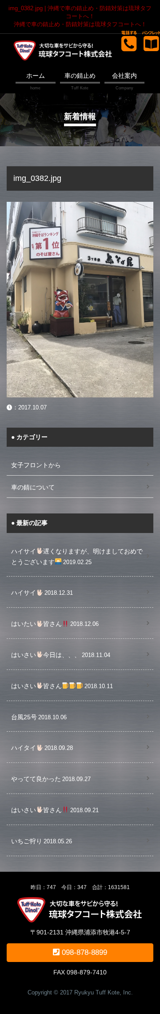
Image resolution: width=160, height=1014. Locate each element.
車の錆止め (80, 75)
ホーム (35, 75)
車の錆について (33, 487)
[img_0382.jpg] (80, 206)
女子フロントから (36, 465)
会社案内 (124, 75)
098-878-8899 (83, 952)
